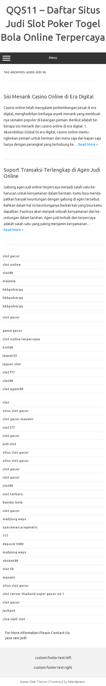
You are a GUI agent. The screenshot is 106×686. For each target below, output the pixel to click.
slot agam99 (13, 389)
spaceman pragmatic (20, 527)
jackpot (9, 610)
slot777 (9, 372)
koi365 (8, 347)
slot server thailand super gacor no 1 (33, 594)
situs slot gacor (16, 411)
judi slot (9, 444)
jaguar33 (10, 355)
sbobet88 (10, 560)
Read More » (88, 144)
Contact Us (60, 633)
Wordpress (76, 681)
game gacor (12, 330)
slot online (12, 264)
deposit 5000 (13, 544)
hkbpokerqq (13, 289)
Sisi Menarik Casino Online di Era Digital (49, 96)
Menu (53, 58)
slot (6, 402)
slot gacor (11, 256)
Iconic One (28, 681)
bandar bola (13, 502)
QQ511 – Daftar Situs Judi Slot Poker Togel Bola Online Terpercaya (53, 23)
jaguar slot (12, 364)
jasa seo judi (15, 638)
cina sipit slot (14, 619)
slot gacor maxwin (18, 419)
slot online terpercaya (21, 339)
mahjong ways (14, 519)
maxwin (9, 577)
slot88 (8, 273)
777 (5, 535)
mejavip (9, 281)
